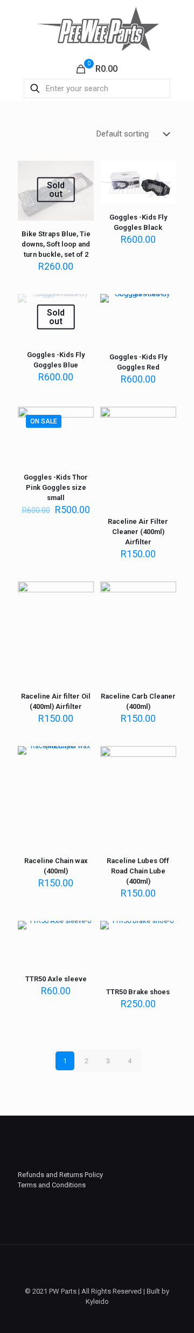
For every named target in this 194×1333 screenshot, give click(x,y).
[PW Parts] (97, 28)
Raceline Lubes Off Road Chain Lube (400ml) (138, 871)
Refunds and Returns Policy (60, 1175)
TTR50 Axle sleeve (56, 979)
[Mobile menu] (179, 21)
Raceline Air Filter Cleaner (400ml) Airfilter (138, 531)
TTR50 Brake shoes (138, 992)
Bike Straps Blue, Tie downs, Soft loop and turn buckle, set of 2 (56, 244)
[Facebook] (97, 1317)
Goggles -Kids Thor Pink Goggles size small (56, 487)
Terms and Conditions (52, 1185)
